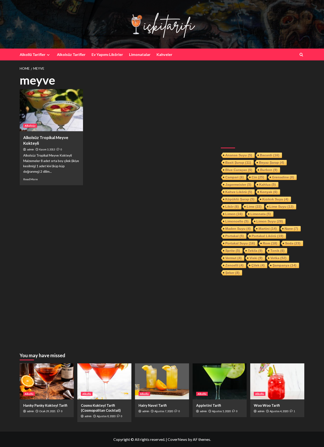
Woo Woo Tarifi (267, 405)
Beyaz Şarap (271, 162)
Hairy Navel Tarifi (153, 405)
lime (254, 206)
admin (30, 149)
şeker (232, 273)
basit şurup (238, 162)
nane (291, 228)
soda (293, 243)
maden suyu (238, 228)
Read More (30, 179)
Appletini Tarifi (208, 405)
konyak (269, 192)
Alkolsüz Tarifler (71, 54)
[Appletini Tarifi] (220, 381)
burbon (269, 170)
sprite (232, 251)
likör (232, 206)
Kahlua (267, 184)
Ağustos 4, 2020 (279, 411)
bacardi (269, 155)
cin (258, 177)
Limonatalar (140, 54)
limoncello (237, 221)
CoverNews (177, 439)
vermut (233, 258)
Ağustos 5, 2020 (221, 411)
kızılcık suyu (275, 199)
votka (278, 258)
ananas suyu (238, 155)
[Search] (301, 54)
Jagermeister (238, 184)
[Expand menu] (48, 55)
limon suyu (269, 221)
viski (256, 258)
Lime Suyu (281, 206)
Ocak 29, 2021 (47, 411)
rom (270, 243)
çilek (258, 265)
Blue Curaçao (238, 170)
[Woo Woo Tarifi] (277, 381)
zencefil (234, 265)
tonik (277, 251)
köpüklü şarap (240, 199)
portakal (234, 236)
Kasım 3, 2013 (47, 149)
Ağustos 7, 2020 (163, 411)
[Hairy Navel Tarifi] (162, 381)
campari (234, 177)
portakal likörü (267, 236)
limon (234, 214)
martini (268, 228)
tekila (255, 251)
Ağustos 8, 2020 (106, 416)
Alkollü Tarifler (33, 54)
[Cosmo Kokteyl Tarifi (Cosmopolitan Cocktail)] (104, 381)
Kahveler (164, 54)
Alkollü (29, 393)
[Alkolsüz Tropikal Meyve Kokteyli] (51, 110)
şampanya (284, 265)
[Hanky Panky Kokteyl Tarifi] (47, 381)
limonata (260, 214)
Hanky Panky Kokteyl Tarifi (45, 405)
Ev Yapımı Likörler (107, 54)
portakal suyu (240, 243)
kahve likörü (238, 192)
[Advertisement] (263, 107)
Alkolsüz (30, 125)
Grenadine (283, 177)
